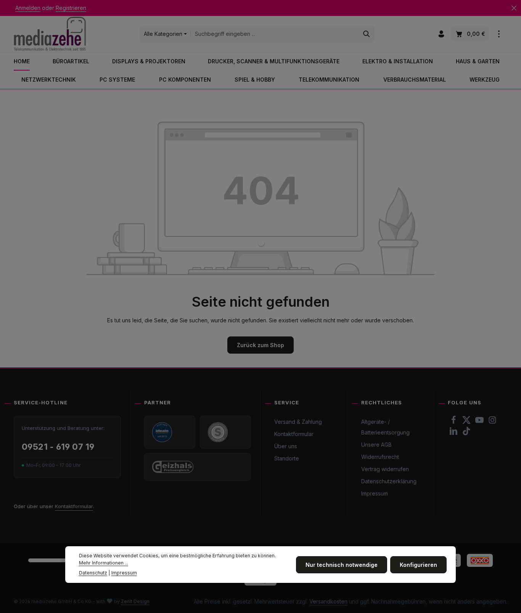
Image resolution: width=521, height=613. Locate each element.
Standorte (286, 458)
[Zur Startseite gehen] (50, 34)
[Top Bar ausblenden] (513, 8)
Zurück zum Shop (260, 345)
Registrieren (71, 8)
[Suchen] (367, 34)
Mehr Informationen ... (103, 562)
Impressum (374, 493)
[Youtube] (480, 422)
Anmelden (27, 8)
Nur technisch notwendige (342, 564)
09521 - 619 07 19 (58, 447)
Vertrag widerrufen (385, 469)
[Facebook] (454, 422)
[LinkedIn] (454, 433)
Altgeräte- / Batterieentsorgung (385, 427)
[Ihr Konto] (441, 34)
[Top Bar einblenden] (498, 34)
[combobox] (274, 34)
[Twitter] (467, 422)
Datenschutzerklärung (388, 481)
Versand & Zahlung (298, 421)
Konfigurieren (418, 564)
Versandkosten (328, 601)
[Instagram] (492, 422)
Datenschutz (93, 572)
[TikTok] (466, 433)
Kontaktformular (74, 506)
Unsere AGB (376, 444)
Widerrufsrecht (380, 457)
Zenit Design (135, 601)
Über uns (285, 446)
